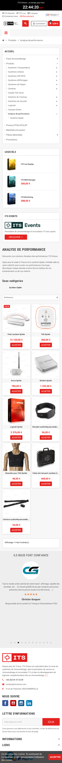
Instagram (21, 703)
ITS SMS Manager (28, 180)
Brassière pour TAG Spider (16, 473)
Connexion (39, 23)
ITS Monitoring (27, 197)
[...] (46, 675)
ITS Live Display (27, 164)
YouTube (13, 703)
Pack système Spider (16, 334)
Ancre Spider (16, 381)
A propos (34, 13)
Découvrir (16, 237)
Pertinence (8, 297)
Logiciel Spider (16, 427)
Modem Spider (46, 381)
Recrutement (28, 16)
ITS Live (22, 13)
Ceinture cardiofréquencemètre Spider (16, 519)
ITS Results (9, 13)
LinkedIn (29, 703)
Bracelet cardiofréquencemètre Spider (46, 427)
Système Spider (15, 287)
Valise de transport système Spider (46, 473)
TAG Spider (45, 334)
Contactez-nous (11, 16)
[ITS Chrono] (11, 23)
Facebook (5, 703)
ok (52, 721)
